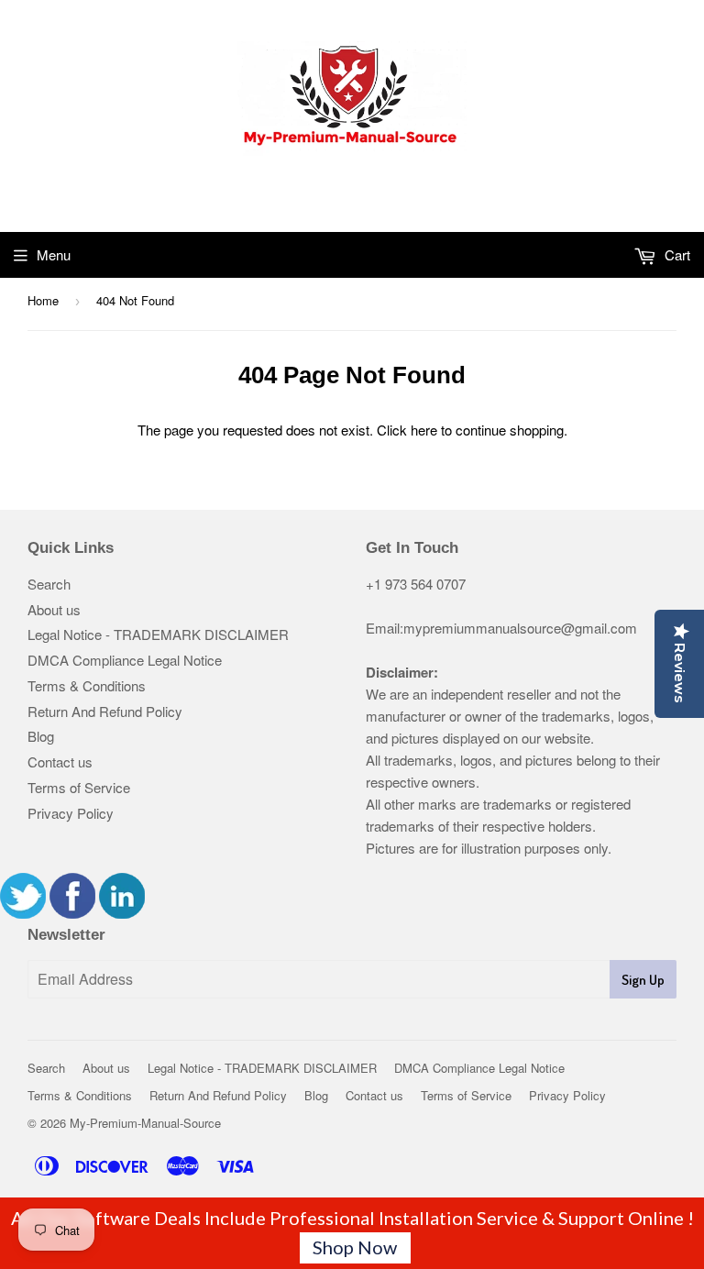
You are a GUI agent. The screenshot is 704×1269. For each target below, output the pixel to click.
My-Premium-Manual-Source (145, 1122)
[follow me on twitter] (23, 912)
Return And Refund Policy (105, 711)
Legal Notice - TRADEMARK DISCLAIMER (158, 634)
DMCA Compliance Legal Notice (125, 659)
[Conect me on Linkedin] (122, 912)
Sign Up (643, 979)
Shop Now (355, 1247)
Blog (41, 735)
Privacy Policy (71, 812)
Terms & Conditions (87, 685)
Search (49, 583)
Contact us (60, 761)
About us (54, 609)
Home (43, 300)
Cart (675, 254)
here (424, 429)
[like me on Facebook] (72, 912)
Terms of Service (79, 787)
